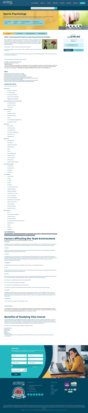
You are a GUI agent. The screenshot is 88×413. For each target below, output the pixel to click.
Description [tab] (8, 33)
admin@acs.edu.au (32, 391)
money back (71, 44)
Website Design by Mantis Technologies (59, 410)
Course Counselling (54, 389)
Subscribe (52, 394)
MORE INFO (69, 3)
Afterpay (52, 392)
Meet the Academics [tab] (30, 33)
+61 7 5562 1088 (32, 389)
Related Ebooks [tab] (42, 33)
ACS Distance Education (29, 410)
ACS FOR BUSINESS (34, 3)
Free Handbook (53, 391)
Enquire (82, 3)
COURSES (49, 3)
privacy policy (34, 366)
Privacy (52, 386)
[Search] (55, 8)
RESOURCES (75, 3)
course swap (71, 45)
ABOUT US (43, 3)
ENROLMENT (55, 3)
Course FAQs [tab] (19, 33)
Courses (52, 388)
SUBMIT (16, 374)
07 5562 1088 (31, 388)
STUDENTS (62, 3)
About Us (52, 385)
